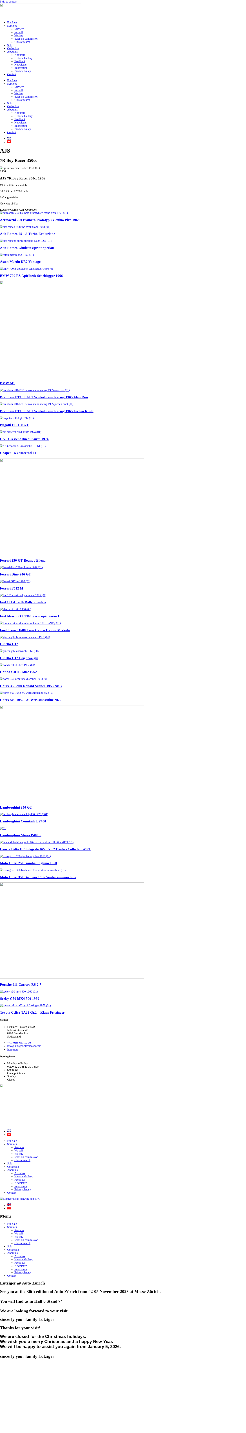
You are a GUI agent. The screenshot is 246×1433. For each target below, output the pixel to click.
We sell (18, 32)
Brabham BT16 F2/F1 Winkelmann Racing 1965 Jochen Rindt (46, 411)
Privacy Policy (22, 71)
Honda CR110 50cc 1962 (18, 672)
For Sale (12, 22)
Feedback (19, 61)
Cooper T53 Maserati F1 (18, 453)
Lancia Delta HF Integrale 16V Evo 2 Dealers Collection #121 (45, 849)
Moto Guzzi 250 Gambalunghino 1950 (28, 863)
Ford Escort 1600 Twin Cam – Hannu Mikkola (35, 630)
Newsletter (20, 64)
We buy (18, 35)
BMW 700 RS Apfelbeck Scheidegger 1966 (31, 276)
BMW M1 (7, 383)
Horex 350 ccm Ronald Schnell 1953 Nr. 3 (31, 686)
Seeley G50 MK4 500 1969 (19, 998)
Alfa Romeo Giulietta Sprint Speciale (27, 248)
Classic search (22, 41)
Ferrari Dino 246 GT (15, 574)
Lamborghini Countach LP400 (23, 821)
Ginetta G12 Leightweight (19, 658)
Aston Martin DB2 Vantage (20, 262)
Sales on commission (26, 38)
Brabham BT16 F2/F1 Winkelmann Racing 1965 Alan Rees (44, 397)
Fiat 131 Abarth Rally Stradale (23, 602)
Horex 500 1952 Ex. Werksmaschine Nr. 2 (31, 700)
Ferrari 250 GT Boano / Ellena (23, 560)
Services (12, 25)
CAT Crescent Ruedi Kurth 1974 (24, 439)
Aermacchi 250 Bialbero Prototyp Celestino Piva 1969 (40, 220)
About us (12, 51)
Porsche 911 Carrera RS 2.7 (20, 984)
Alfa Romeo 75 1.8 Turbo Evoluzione (27, 234)
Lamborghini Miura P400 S (20, 835)
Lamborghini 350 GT (16, 807)
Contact (11, 74)
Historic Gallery (23, 58)
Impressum (20, 67)
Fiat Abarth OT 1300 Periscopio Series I (29, 616)
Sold (9, 45)
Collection (13, 48)
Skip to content (8, 1)
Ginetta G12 (9, 644)
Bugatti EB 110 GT (14, 425)
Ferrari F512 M (11, 588)
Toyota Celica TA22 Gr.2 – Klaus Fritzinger (32, 1012)
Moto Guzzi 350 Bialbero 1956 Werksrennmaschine (38, 877)
